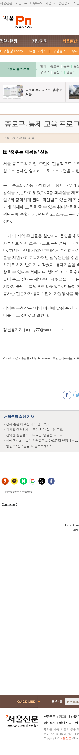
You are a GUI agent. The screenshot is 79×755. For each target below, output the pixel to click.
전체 (43, 66)
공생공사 (64, 3)
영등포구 (72, 72)
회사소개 (49, 722)
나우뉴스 (36, 3)
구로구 (44, 72)
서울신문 (6, 3)
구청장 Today (13, 51)
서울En (50, 3)
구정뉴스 (59, 51)
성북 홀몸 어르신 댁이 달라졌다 (28, 424)
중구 (66, 66)
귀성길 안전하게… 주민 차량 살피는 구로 (34, 429)
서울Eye (21, 3)
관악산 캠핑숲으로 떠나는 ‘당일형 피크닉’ (34, 435)
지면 (75, 716)
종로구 (54, 66)
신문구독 (49, 716)
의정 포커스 (38, 51)
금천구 (58, 72)
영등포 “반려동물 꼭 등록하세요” (28, 446)
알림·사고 (65, 722)
